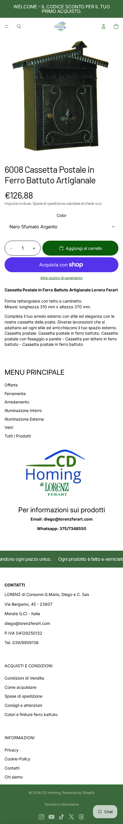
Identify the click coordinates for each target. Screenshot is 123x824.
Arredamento (17, 401)
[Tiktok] (61, 816)
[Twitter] (71, 816)
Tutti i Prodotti (18, 435)
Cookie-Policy (17, 758)
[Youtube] (51, 816)
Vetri (9, 427)
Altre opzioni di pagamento (61, 278)
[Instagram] (41, 816)
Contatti (12, 768)
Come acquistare (20, 687)
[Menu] (6, 26)
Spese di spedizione (23, 696)
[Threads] (81, 816)
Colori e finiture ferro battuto (31, 714)
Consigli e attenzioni (23, 705)
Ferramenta (15, 393)
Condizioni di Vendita (24, 678)
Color (61, 215)
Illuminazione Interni (23, 410)
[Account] (103, 26)
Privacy (12, 750)
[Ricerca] (19, 26)
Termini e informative (61, 804)
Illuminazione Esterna (24, 419)
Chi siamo (14, 776)
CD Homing (51, 792)
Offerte (11, 384)
